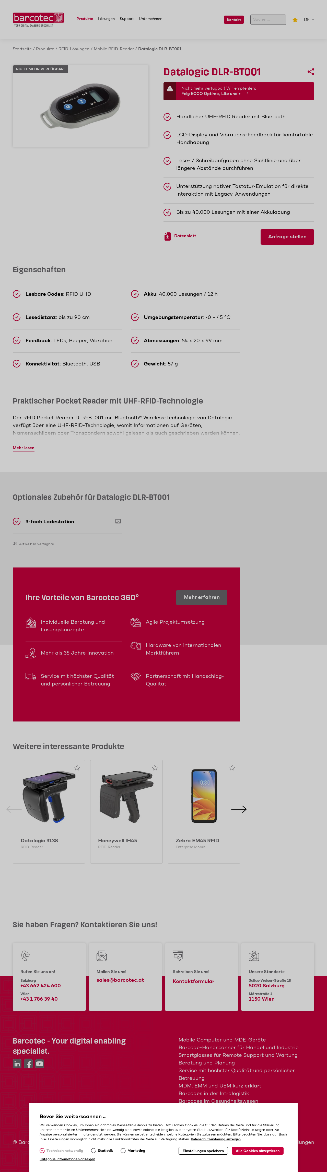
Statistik (105, 1151)
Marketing (136, 1151)
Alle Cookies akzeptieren (257, 1151)
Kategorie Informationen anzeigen (67, 1159)
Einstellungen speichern (203, 1151)
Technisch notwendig (64, 1151)
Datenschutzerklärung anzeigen (216, 1139)
